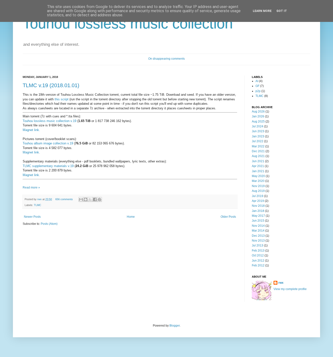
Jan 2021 (258, 171)
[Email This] (80, 199)
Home (131, 216)
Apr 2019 (258, 201)
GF (257, 86)
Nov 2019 (258, 186)
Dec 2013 (258, 235)
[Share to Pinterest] (99, 199)
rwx (39, 199)
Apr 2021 (258, 166)
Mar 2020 (258, 181)
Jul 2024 (257, 126)
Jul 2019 (257, 196)
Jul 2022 (257, 141)
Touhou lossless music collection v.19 (49, 121)
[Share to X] (90, 199)
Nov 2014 (258, 225)
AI (256, 81)
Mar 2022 (258, 146)
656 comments (64, 199)
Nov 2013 (258, 240)
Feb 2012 (258, 265)
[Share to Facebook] (94, 199)
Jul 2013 (257, 245)
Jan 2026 (258, 116)
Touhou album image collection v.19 (48, 143)
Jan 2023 (258, 136)
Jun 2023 (258, 131)
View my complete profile (290, 289)
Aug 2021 (258, 156)
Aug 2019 (258, 191)
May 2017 (258, 215)
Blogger (174, 325)
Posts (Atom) (49, 223)
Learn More (262, 11)
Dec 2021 (258, 151)
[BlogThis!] (85, 199)
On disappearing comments (166, 58)
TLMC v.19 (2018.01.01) (51, 85)
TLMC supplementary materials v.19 (48, 166)
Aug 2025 (258, 121)
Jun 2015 (258, 220)
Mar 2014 (258, 230)
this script (62, 99)
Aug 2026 (258, 111)
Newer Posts (32, 216)
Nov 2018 (258, 205)
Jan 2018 (258, 211)
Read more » (31, 187)
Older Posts (228, 216)
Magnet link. (31, 130)
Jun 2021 (258, 161)
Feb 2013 (258, 250)
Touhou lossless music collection (128, 23)
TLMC (37, 205)
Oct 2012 (258, 255)
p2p (258, 91)
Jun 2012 (258, 260)
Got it (281, 11)
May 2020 (258, 176)
